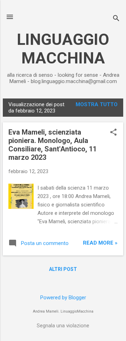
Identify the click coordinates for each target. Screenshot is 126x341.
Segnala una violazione (63, 325)
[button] (113, 133)
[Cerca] (116, 19)
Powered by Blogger (63, 297)
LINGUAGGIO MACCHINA (63, 48)
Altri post (63, 269)
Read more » (100, 243)
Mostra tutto (97, 104)
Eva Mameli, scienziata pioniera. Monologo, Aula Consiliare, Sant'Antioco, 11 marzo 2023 (52, 145)
